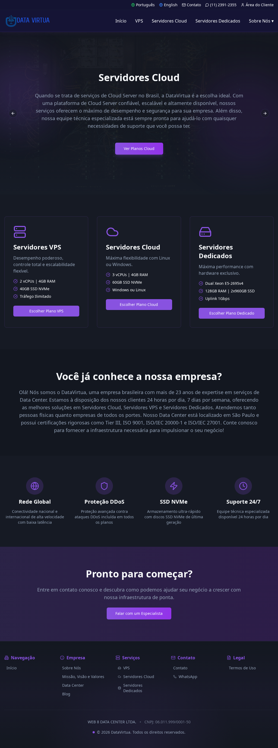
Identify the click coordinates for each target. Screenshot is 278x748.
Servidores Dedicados (133, 688)
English (171, 4)
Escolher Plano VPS (46, 311)
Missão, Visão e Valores (83, 676)
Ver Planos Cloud (139, 148)
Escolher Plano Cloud (139, 304)
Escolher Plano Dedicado (231, 313)
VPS (126, 667)
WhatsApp (188, 676)
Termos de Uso (242, 667)
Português (145, 4)
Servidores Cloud (138, 676)
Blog (66, 693)
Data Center (73, 685)
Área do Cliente (260, 4)
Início (12, 667)
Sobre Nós (71, 667)
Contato (194, 4)
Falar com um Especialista (139, 613)
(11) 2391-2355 (223, 4)
